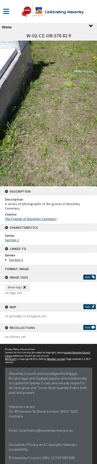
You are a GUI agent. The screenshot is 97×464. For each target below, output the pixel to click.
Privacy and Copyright (44, 444)
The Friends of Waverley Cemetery (31, 219)
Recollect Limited (56, 359)
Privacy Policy (12, 349)
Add (87, 277)
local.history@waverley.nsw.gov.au (46, 430)
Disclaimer (17, 444)
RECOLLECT (11, 359)
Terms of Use (28, 349)
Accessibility (18, 449)
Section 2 (12, 240)
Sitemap (69, 444)
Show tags (15, 287)
